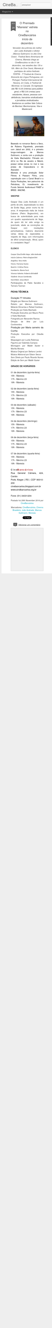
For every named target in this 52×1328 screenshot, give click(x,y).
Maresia (32, 512)
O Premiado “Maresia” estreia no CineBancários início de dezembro (27, 33)
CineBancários (27, 503)
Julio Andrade (28, 510)
